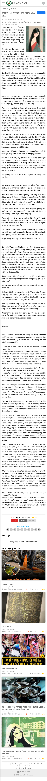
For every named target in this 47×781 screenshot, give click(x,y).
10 (38, 764)
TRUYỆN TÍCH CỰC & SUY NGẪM (30, 22)
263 (25, 765)
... (20, 765)
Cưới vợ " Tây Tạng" (9, 669)
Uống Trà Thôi (19, 3)
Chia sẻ (13, 9)
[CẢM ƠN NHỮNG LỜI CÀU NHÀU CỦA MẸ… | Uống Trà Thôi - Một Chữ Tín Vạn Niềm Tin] (9, 5)
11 (41, 764)
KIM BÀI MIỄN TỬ (8, 627)
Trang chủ (5, 9)
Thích (14, 520)
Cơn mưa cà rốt (8, 584)
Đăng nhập (14, 542)
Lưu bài (23, 520)
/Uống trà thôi (25, 772)
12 (17, 765)
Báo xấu (31, 520)
